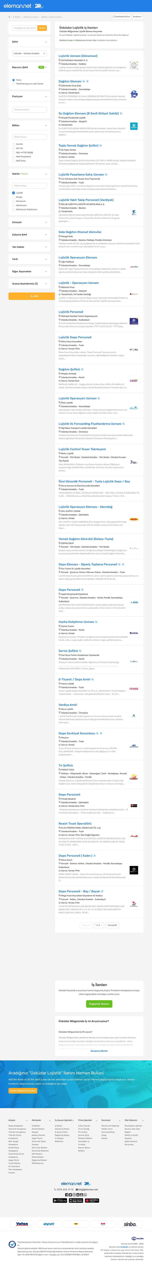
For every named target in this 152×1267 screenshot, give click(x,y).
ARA (35, 296)
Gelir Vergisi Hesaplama (13, 1143)
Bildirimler (59, 1141)
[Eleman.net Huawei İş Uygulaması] (92, 1200)
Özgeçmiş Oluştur (99, 1003)
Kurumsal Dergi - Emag (109, 1133)
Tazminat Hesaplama (17, 1129)
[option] (21, 1224)
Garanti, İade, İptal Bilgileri (132, 1130)
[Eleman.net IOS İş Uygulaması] (76, 1200)
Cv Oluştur (59, 1138)
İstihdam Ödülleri (85, 1138)
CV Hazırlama (14, 1166)
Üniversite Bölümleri (40, 1151)
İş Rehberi (36, 1126)
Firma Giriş (82, 1132)
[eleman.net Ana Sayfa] (9, 17)
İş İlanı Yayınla (84, 1126)
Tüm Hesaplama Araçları (15, 1171)
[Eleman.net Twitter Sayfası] (70, 1195)
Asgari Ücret (13, 1160)
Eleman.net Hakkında (110, 1126)
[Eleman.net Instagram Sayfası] (74, 1195)
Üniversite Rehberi (39, 1148)
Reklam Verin (107, 1129)
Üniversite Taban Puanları (39, 1143)
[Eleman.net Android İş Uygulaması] (60, 1200)
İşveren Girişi (83, 1135)
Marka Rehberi (38, 1157)
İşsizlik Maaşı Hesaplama (13, 1149)
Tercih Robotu (14, 1163)
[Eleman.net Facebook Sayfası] (66, 1195)
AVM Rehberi (37, 1154)
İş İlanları (58, 1126)
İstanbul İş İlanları (62, 1129)
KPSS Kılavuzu (37, 1163)
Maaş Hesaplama (15, 1126)
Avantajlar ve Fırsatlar (84, 1143)
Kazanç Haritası (38, 1135)
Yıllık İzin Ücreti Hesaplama (14, 1136)
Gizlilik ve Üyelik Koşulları (131, 1136)
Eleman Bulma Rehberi (84, 1149)
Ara (43, 28)
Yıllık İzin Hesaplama (17, 1132)
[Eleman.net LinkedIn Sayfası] (77, 1195)
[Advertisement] (29, 324)
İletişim (105, 1138)
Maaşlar (35, 1132)
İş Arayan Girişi (61, 1132)
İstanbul (79, 40)
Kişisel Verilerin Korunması (131, 1143)
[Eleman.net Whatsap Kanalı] (85, 1195)
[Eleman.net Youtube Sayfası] (81, 1195)
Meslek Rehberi (38, 1129)
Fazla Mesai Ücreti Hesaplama (16, 1155)
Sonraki (111, 925)
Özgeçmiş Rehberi (39, 1160)
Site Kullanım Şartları (133, 1126)
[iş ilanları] (23, 6)
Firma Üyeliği (83, 1129)
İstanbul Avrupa (66, 40)
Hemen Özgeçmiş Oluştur (23, 1090)
